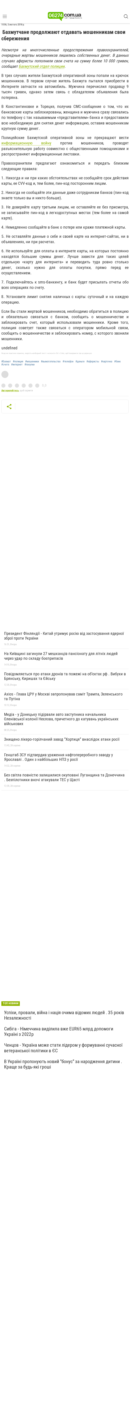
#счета (5, 364)
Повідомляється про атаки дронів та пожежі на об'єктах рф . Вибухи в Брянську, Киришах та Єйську (65, 676)
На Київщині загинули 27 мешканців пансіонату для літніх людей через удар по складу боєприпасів (61, 656)
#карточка (106, 361)
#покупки (30, 364)
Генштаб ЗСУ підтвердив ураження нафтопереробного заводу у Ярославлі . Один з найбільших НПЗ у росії (58, 757)
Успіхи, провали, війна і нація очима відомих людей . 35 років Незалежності (64, 1015)
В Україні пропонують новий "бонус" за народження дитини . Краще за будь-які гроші (63, 1064)
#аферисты (92, 361)
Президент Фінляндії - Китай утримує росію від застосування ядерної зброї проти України (64, 636)
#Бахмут (6, 361)
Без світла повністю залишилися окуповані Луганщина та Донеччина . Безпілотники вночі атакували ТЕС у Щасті (64, 777)
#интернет (17, 364)
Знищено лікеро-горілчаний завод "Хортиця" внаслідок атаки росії (61, 739)
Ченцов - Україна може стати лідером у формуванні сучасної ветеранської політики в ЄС (63, 1047)
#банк (117, 361)
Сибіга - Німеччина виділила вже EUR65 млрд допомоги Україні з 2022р (58, 1031)
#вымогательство (51, 361)
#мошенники (32, 361)
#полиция (18, 361)
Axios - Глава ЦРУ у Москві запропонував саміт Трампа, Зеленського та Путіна (63, 696)
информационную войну (26, 143)
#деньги (79, 361)
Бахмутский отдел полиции (41, 66)
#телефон (68, 361)
